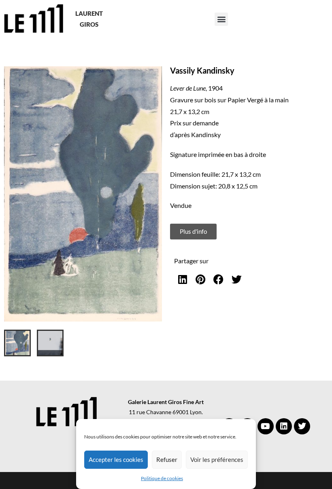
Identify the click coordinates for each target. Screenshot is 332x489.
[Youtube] (266, 426)
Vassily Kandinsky (202, 70)
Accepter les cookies (116, 459)
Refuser (166, 459)
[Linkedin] (284, 426)
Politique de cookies (162, 478)
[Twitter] (302, 426)
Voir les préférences (216, 459)
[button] (221, 19)
